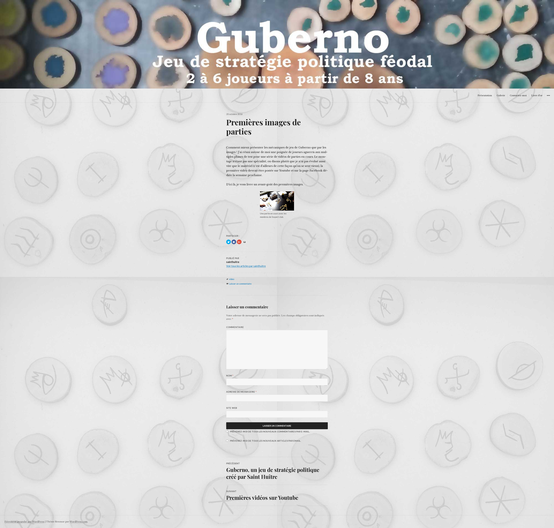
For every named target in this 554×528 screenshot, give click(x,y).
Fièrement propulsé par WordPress (24, 521)
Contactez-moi (518, 95)
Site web (231, 408)
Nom (229, 375)
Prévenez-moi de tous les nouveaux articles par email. (265, 440)
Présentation (485, 95)
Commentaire (235, 327)
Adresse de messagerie (241, 391)
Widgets (548, 97)
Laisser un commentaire (240, 283)
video (231, 279)
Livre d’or (536, 95)
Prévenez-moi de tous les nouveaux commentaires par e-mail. (270, 431)
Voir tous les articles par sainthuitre (246, 266)
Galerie (501, 95)
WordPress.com (78, 521)
